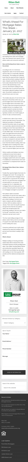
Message (5, 356)
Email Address (7, 341)
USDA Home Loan (6, 457)
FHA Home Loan (6, 447)
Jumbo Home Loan (6, 454)
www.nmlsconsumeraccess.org (10, 428)
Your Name (6, 333)
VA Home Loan (5, 450)
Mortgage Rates (14, 261)
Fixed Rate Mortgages (7, 444)
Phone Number (7, 348)
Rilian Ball (14, 2)
